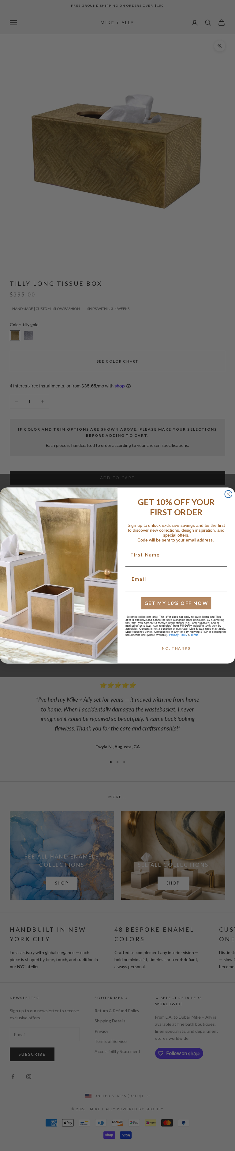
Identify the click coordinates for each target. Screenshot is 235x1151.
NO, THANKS (176, 648)
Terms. (195, 634)
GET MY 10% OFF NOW (176, 603)
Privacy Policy (178, 634)
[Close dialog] (228, 494)
